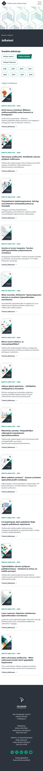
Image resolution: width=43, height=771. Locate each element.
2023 (13, 75)
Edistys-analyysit (24, 56)
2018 (4, 69)
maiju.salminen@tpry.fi (21, 742)
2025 (31, 75)
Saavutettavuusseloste (21, 760)
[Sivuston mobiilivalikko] (40, 3)
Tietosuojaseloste (21, 758)
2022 (5, 75)
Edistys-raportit (8, 56)
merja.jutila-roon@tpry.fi (21, 730)
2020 (21, 69)
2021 (30, 69)
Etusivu (4, 35)
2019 (13, 69)
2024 (22, 75)
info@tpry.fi (21, 718)
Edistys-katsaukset (9, 62)
